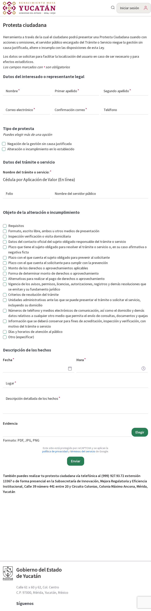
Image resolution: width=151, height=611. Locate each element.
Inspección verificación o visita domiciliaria (39, 236)
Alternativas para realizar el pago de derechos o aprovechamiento (56, 278)
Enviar (75, 461)
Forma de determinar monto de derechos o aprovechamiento (53, 273)
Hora (80, 360)
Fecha (7, 360)
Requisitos (16, 225)
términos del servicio (82, 451)
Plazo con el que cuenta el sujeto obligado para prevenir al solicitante (59, 257)
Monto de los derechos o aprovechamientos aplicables (48, 268)
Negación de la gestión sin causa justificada (39, 143)
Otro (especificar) (21, 337)
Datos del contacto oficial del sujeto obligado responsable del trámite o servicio (67, 241)
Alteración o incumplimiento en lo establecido (40, 149)
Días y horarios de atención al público (35, 331)
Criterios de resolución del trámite (33, 294)
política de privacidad (55, 451)
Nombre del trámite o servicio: (26, 172)
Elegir (139, 432)
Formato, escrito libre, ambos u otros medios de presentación (53, 231)
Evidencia (10, 423)
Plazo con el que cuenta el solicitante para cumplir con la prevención (58, 262)
